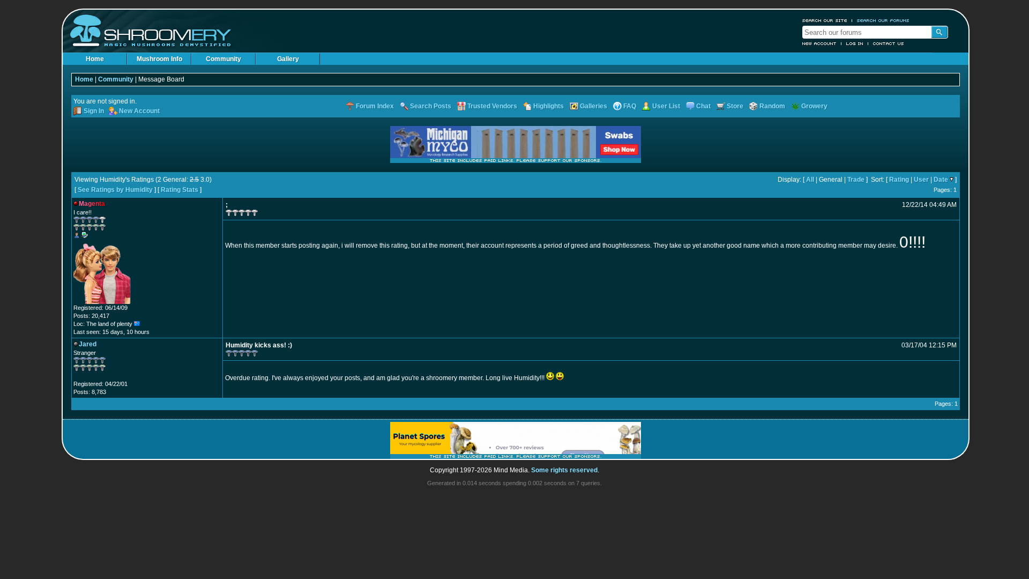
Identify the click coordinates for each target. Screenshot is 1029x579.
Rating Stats (179, 190)
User (921, 179)
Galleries (593, 106)
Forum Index (375, 106)
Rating (899, 179)
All (810, 179)
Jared (87, 344)
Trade (855, 179)
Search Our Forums (883, 20)
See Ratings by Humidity (115, 190)
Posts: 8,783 (89, 392)
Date (941, 179)
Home (95, 59)
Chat (703, 106)
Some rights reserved (564, 470)
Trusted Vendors (492, 106)
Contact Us (888, 43)
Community (223, 59)
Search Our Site (824, 20)
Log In (854, 43)
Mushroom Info (159, 59)
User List (666, 106)
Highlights (548, 106)
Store (735, 106)
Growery (814, 106)
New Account (819, 43)
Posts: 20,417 (91, 316)
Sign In (94, 111)
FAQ (629, 106)
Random (772, 106)
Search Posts (430, 106)
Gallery (288, 59)
